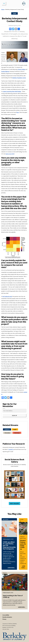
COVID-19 (7, 429)
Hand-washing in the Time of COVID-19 (13, 596)
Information (7, 432)
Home (2, 9)
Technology (17, 432)
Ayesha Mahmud (5, 71)
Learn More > (11, 567)
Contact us (11, 449)
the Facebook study (7, 296)
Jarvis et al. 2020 (10, 154)
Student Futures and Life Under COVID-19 (23, 545)
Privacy (4, 619)
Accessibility (6, 615)
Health (14, 13)
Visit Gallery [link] (14, 503)
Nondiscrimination (7, 617)
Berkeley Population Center (19, 77)
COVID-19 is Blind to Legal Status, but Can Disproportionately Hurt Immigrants (9, 545)
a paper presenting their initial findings (12, 91)
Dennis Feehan (21, 69)
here (18, 112)
